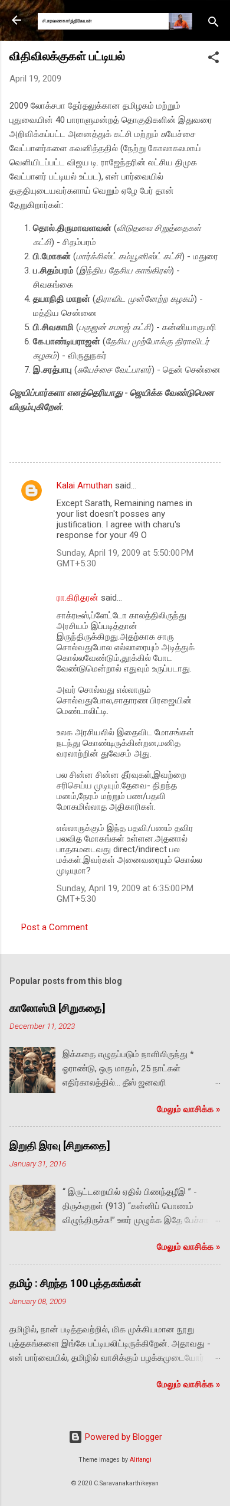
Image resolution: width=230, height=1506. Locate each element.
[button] (213, 59)
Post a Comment (54, 927)
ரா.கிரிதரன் (77, 597)
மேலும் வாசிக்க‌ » (189, 1109)
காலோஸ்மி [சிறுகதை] (57, 1008)
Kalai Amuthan (85, 485)
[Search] (213, 24)
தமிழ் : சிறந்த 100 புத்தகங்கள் (75, 1283)
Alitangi (141, 1459)
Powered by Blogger (122, 1437)
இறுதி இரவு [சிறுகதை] (59, 1145)
